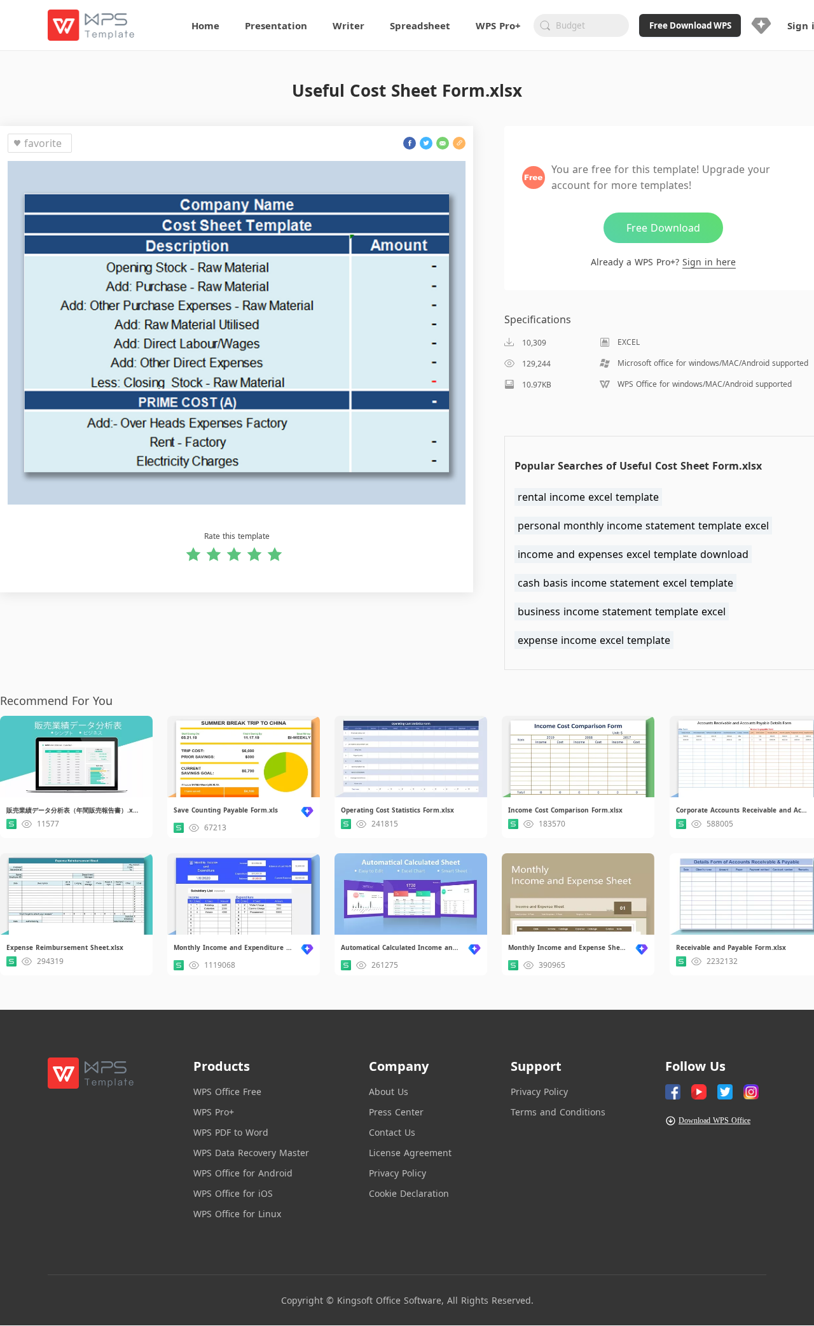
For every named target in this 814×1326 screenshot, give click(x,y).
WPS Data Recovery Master (251, 1153)
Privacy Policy (397, 1173)
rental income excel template (588, 497)
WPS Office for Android (243, 1173)
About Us (388, 1091)
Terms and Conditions (558, 1112)
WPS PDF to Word (230, 1132)
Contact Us (392, 1132)
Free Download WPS (690, 25)
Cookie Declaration (409, 1193)
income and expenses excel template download (633, 554)
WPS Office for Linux (237, 1214)
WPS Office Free (227, 1091)
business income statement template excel (622, 611)
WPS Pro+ (213, 1112)
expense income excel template (594, 640)
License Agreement (410, 1153)
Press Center (396, 1112)
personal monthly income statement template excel (643, 526)
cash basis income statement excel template (625, 583)
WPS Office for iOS (233, 1193)
